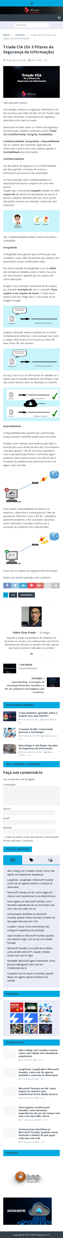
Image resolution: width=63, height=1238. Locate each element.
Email (6, 818)
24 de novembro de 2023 (31, 752)
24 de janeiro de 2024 (30, 736)
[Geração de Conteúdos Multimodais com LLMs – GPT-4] (31, 1029)
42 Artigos (44, 632)
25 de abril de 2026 (29, 1060)
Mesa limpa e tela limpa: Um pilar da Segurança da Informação (38, 747)
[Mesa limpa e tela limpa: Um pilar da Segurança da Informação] (9, 749)
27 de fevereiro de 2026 (31, 1120)
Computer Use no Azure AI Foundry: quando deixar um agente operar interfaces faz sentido (30, 977)
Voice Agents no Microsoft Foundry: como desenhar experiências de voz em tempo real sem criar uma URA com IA (30, 905)
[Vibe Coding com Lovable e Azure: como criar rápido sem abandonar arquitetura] (9, 1053)
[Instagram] (31, 3)
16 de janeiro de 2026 (30, 1142)
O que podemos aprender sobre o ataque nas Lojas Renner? (38, 714)
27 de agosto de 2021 (30, 719)
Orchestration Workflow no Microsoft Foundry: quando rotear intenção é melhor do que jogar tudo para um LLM (31, 917)
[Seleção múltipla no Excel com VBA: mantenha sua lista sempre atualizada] (31, 1007)
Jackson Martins (49, 719)
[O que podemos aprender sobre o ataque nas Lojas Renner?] (9, 716)
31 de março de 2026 (30, 1079)
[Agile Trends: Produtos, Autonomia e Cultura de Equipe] (31, 1018)
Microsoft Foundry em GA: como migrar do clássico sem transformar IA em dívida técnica (38, 1091)
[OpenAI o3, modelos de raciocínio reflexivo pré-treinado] (45, 1029)
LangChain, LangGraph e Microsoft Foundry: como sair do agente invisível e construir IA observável (30, 883)
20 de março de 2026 (30, 1098)
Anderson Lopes (50, 736)
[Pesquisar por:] (31, 25)
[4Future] (31, 12)
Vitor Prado (36, 60)
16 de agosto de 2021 (16, 60)
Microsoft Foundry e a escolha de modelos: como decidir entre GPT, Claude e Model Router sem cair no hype (30, 952)
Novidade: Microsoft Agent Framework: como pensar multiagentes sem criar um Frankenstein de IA (31, 964)
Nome (6, 808)
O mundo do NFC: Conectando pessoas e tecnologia (36, 731)
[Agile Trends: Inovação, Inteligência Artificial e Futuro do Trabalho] (16, 1018)
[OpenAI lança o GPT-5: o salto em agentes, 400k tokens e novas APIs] (45, 1007)
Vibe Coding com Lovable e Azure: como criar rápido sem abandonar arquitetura (38, 1053)
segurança (26, 595)
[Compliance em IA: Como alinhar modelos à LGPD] (16, 1029)
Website (7, 827)
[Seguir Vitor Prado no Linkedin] (31, 653)
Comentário (9, 784)
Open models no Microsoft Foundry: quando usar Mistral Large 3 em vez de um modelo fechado (30, 939)
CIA (13, 595)
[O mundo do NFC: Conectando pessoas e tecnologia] (9, 732)
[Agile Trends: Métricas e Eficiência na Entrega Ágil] (45, 1018)
